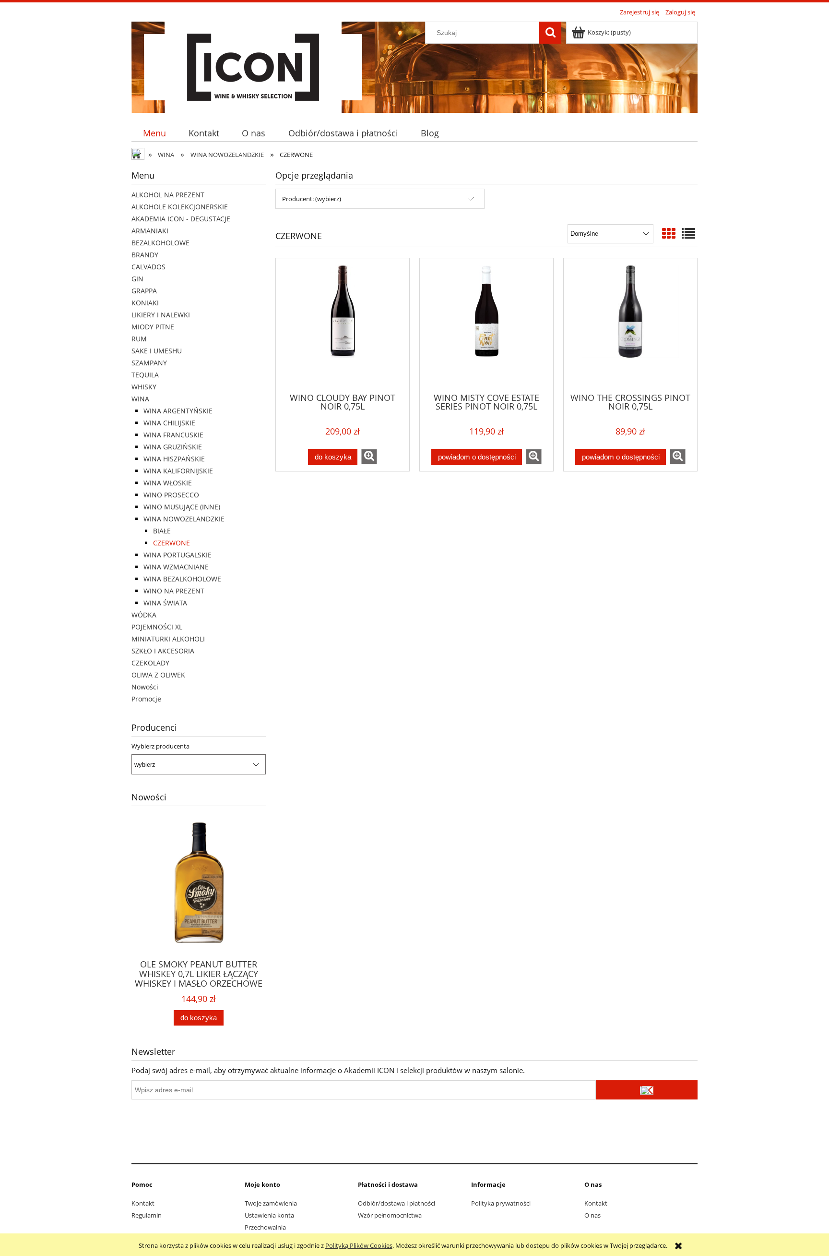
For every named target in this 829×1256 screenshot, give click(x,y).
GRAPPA (144, 290)
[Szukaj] (550, 33)
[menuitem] (154, 133)
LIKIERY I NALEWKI (160, 314)
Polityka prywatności (501, 1203)
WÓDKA (143, 614)
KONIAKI (145, 302)
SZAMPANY (149, 362)
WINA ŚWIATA (165, 602)
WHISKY (143, 386)
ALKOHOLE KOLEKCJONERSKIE (179, 206)
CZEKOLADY (150, 662)
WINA (140, 398)
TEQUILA (145, 374)
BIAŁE (162, 530)
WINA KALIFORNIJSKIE (178, 470)
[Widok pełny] (688, 233)
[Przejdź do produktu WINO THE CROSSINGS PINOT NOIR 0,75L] (630, 325)
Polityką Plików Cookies (358, 1245)
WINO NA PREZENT (173, 590)
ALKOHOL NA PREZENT (167, 194)
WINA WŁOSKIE (167, 482)
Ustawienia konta (269, 1215)
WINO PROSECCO (171, 494)
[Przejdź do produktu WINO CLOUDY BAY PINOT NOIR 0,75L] (342, 325)
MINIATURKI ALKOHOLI (168, 638)
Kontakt (142, 1203)
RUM (139, 338)
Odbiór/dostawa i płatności (396, 1203)
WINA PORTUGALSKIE (177, 554)
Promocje (146, 698)
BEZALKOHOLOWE (160, 242)
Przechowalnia (265, 1227)
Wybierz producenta (160, 746)
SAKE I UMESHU (156, 350)
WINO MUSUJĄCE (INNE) (181, 506)
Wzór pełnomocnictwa (390, 1215)
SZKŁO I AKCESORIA (162, 650)
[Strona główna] (253, 65)
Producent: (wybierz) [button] (311, 198)
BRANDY (144, 254)
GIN (137, 278)
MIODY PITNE (152, 326)
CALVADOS (148, 266)
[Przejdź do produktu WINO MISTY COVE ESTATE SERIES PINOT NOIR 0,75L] (486, 325)
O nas (592, 1215)
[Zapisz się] (647, 1089)
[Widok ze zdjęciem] (668, 233)
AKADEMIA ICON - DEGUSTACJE (180, 218)
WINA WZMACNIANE (176, 566)
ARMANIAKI (149, 230)
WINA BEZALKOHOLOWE (182, 578)
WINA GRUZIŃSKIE (172, 446)
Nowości (144, 686)
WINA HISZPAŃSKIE (174, 458)
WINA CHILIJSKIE (169, 422)
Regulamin (146, 1215)
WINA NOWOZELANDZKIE (184, 518)
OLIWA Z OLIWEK (158, 674)
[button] (369, 456)
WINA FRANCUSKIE (173, 434)
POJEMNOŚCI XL (156, 626)
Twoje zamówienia (271, 1203)
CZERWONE (171, 542)
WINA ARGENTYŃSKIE (178, 410)
